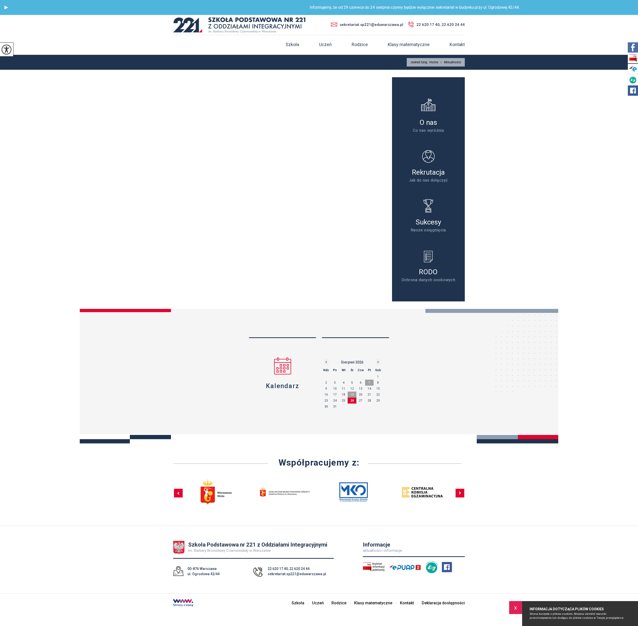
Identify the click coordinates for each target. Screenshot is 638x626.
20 (360, 394)
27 (360, 400)
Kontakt (457, 44)
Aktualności (450, 62)
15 (378, 388)
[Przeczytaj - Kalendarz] (282, 366)
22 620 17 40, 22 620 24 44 (440, 24)
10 (335, 388)
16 (326, 394)
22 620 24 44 (299, 569)
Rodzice (360, 44)
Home (433, 62)
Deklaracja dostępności (443, 603)
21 (369, 394)
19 (352, 394)
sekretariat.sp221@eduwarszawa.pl (371, 24)
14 (369, 388)
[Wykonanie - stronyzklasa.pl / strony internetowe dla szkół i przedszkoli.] (183, 603)
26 (352, 400)
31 (335, 406)
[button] (6, 7)
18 (343, 394)
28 (369, 400)
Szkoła (292, 44)
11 (343, 388)
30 (326, 406)
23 (326, 400)
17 (335, 394)
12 (352, 388)
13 (360, 388)
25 (343, 400)
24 (335, 400)
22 (378, 394)
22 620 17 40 (278, 569)
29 (378, 400)
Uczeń (325, 44)
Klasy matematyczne (409, 44)
